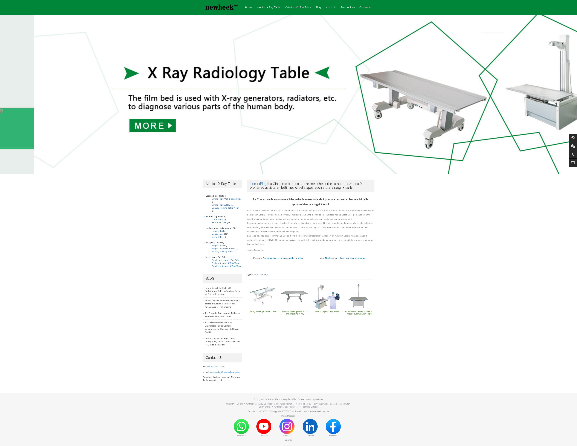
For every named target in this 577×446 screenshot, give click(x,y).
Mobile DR (230, 404)
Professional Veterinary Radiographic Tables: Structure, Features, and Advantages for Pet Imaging (222, 303)
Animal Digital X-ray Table (327, 311)
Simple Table (218, 245)
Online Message (288, 416)
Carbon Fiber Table (215, 196)
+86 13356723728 (215, 366)
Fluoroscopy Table (214, 216)
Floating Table (218, 231)
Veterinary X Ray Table (298, 7)
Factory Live (347, 7)
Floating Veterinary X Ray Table (226, 266)
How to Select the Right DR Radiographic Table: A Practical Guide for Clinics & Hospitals (222, 291)
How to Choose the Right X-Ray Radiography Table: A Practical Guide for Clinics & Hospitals (222, 341)
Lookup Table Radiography (218, 228)
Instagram (287, 435)
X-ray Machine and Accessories (286, 407)
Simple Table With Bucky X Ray (226, 199)
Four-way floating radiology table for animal (283, 258)
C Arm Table (217, 219)
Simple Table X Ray (221, 205)
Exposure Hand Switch (340, 404)
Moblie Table (218, 234)
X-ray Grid (300, 404)
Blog (318, 7)
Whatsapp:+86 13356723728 (281, 411)
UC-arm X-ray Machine (247, 404)
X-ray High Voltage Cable (317, 404)
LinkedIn (310, 435)
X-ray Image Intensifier (284, 404)
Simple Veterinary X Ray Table (226, 260)
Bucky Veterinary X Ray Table (226, 263)
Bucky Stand (264, 407)
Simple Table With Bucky (223, 248)
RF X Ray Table (219, 222)
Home (248, 7)
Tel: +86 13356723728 (257, 411)
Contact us (365, 7)
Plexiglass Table (213, 242)
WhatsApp (241, 435)
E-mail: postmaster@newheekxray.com (312, 411)
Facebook (333, 435)
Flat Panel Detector (309, 407)
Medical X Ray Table (268, 7)
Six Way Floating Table (222, 251)
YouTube (264, 435)
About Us (330, 7)
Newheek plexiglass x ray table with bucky (345, 258)
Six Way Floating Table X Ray (225, 208)
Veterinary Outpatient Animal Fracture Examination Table (358, 312)
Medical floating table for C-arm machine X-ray (295, 312)
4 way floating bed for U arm (263, 311)
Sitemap (288, 440)
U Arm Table (217, 237)
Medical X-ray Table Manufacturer (290, 399)
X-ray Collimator (265, 404)
